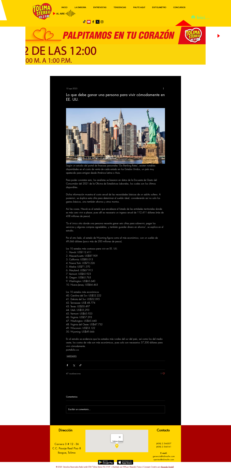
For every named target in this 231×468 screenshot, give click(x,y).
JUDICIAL (105, 70)
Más (154, 70)
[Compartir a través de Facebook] (67, 365)
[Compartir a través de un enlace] (80, 365)
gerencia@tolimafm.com (164, 456)
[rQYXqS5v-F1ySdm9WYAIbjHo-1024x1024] (97, 22)
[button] (175, 71)
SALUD (74, 70)
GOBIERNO (122, 70)
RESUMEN (59, 70)
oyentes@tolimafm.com (163, 459)
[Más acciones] (163, 88)
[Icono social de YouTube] (89, 22)
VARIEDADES (72, 356)
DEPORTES (89, 70)
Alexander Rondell (167, 467)
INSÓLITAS (140, 70)
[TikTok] (84, 22)
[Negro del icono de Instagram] (102, 22)
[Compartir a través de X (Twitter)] (74, 365)
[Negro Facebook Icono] (93, 22)
